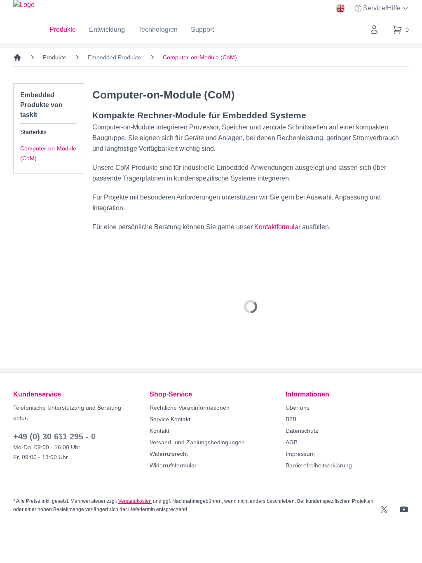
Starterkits (33, 132)
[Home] (17, 57)
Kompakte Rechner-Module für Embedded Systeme (199, 115)
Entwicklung (107, 29)
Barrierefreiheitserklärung (319, 465)
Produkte (62, 29)
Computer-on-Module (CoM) (48, 153)
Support (202, 29)
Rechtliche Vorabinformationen (190, 407)
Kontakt (159, 430)
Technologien (158, 29)
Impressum (300, 453)
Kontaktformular (277, 226)
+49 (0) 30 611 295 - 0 (54, 436)
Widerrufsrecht (169, 453)
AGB (292, 442)
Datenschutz (302, 430)
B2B (291, 419)
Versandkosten (135, 501)
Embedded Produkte (114, 57)
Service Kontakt (170, 419)
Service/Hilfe (382, 9)
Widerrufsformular (173, 465)
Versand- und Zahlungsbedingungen (197, 442)
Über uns (297, 407)
